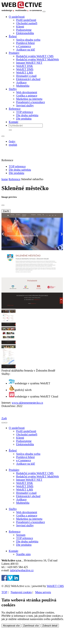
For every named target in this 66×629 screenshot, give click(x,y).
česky (12, 141)
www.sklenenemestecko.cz (27, 402)
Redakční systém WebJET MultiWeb (37, 59)
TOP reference (24, 112)
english (13, 144)
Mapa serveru (43, 592)
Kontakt (13, 121)
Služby (13, 509)
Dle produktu (24, 118)
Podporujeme (24, 29)
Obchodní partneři (26, 23)
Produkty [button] (14, 52)
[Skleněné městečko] (32, 307)
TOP (4, 592)
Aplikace (21, 82)
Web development (26, 92)
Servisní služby (25, 105)
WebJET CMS (55, 586)
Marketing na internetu (29, 98)
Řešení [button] (13, 36)
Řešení (13, 450)
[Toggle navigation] (44, 11)
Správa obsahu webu (28, 39)
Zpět (4, 418)
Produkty (14, 469)
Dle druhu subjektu (27, 115)
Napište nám (23, 554)
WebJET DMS (24, 69)
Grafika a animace (26, 95)
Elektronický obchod (28, 79)
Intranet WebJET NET (29, 62)
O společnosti (17, 427)
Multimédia (22, 85)
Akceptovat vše (11, 625)
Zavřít (6, 211)
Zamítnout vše (31, 625)
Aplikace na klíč (25, 49)
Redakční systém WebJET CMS (35, 56)
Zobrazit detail (49, 625)
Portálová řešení (25, 43)
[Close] (2, 205)
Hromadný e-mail (26, 75)
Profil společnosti (26, 20)
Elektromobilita (25, 33)
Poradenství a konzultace (30, 102)
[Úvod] (21, 10)
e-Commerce (23, 46)
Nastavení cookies (21, 592)
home (4, 179)
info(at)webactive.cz (22, 570)
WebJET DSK (24, 66)
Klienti (20, 26)
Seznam (20, 534)
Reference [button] (15, 108)
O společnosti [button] (17, 16)
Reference (14, 179)
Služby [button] (13, 89)
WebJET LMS (24, 72)
